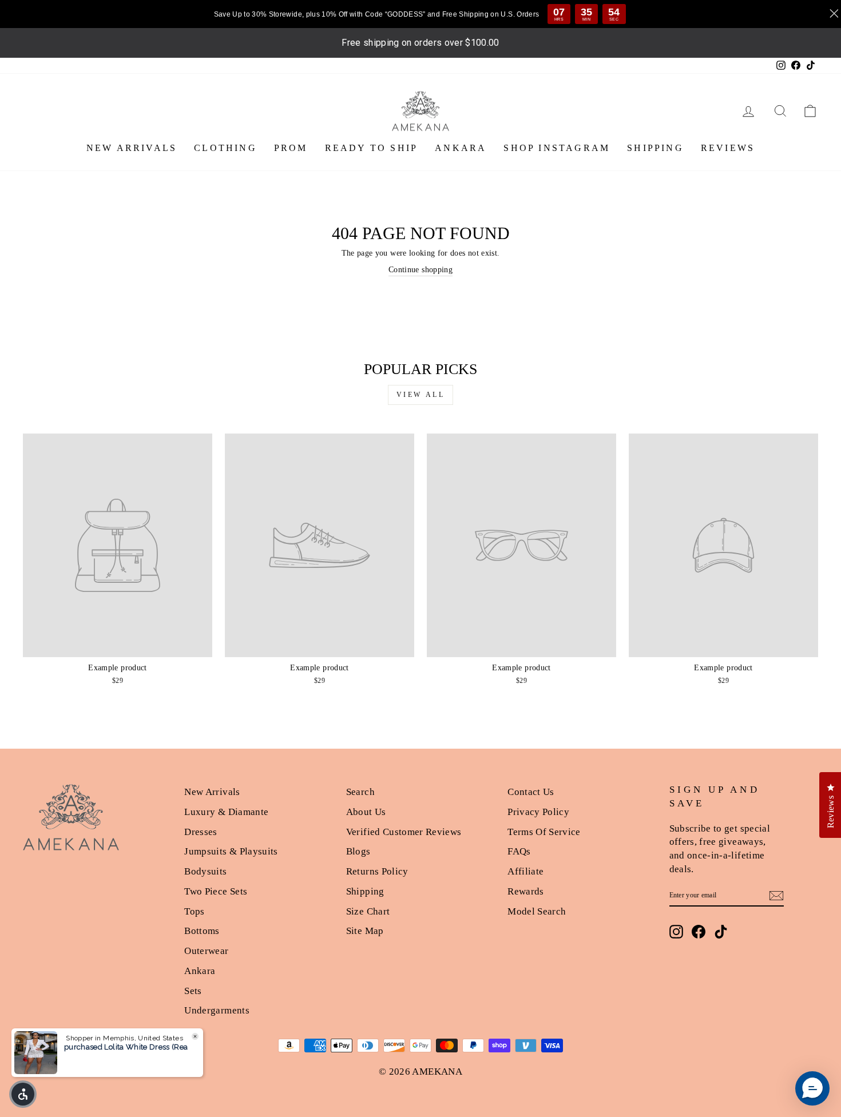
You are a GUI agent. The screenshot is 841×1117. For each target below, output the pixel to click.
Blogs (358, 851)
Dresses (200, 831)
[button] (23, 1094)
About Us (366, 811)
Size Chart (368, 911)
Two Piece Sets (215, 891)
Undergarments (216, 1010)
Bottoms (201, 930)
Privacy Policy (538, 811)
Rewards (525, 891)
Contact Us (530, 791)
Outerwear (206, 950)
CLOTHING (225, 148)
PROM (291, 148)
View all (420, 395)
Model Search (536, 911)
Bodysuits (205, 871)
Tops (194, 911)
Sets (192, 990)
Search (360, 791)
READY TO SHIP (371, 148)
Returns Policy (377, 871)
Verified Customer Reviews (404, 831)
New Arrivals (212, 791)
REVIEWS (728, 148)
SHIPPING (655, 148)
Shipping (365, 891)
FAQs (518, 851)
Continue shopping (420, 269)
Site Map (365, 930)
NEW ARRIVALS (131, 148)
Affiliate (525, 871)
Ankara (199, 970)
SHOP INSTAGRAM (556, 148)
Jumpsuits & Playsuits (230, 851)
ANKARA (460, 148)
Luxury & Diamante (226, 811)
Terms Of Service (544, 831)
